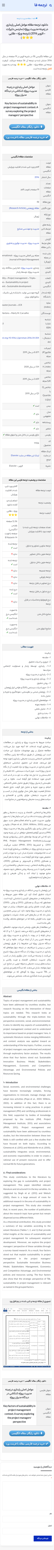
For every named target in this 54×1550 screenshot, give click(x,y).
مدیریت (36, 229)
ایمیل (50, 1525)
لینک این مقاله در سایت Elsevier (25, 456)
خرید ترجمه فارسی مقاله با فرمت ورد (25, 137)
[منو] (3, 6)
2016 (37, 177)
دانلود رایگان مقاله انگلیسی (25, 126)
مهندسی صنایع (24, 229)
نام (51, 1513)
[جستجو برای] (50, 6)
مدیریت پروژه (33, 243)
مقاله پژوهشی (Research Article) (24, 208)
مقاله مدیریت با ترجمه (24, 18)
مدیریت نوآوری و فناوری (16, 243)
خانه (34, 18)
